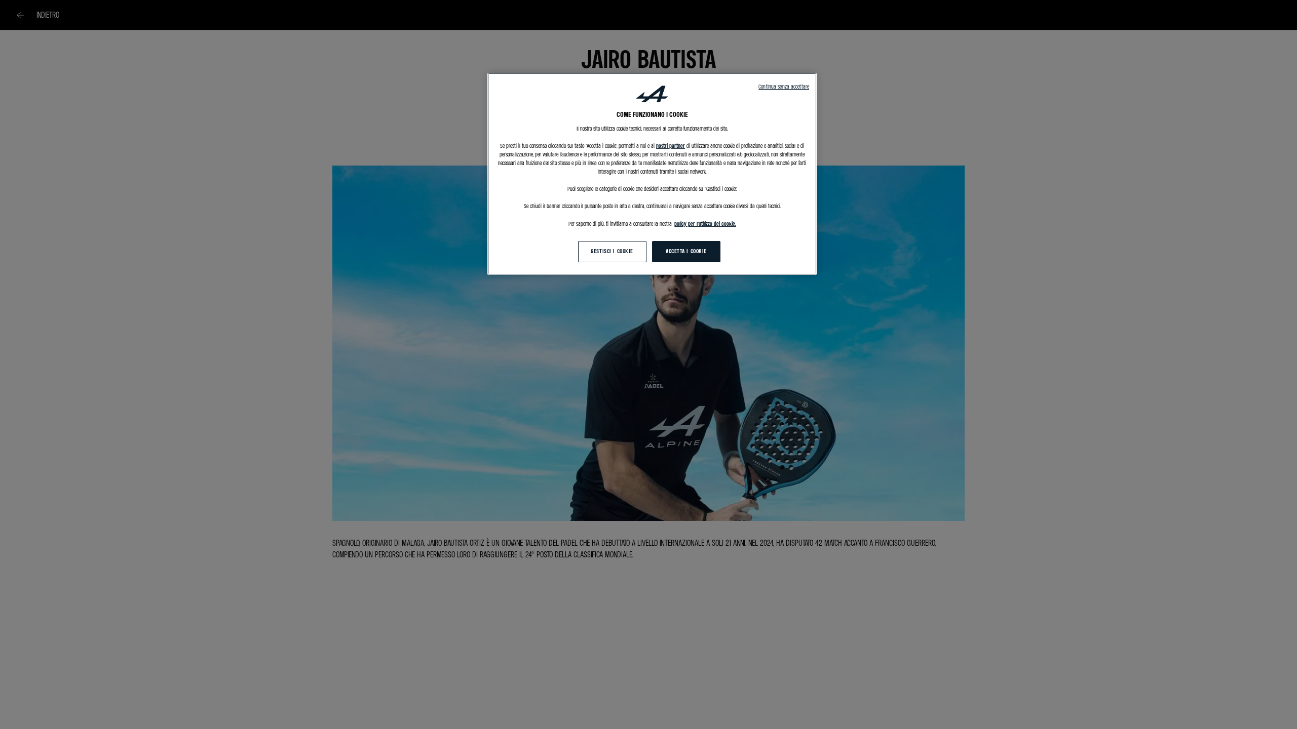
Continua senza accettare (783, 86)
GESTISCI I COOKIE (612, 251)
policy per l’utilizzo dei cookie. (705, 223)
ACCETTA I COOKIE (686, 251)
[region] (652, 174)
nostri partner (670, 145)
